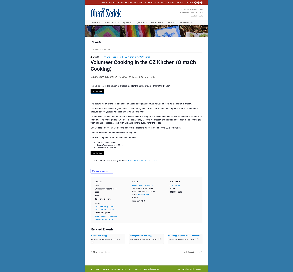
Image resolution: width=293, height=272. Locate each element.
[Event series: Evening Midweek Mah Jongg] (160, 239)
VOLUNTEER (149, 2)
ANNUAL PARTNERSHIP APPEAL (112, 2)
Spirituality (127, 23)
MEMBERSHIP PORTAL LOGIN (164, 2)
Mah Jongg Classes (192, 252)
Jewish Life (141, 23)
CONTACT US (180, 2)
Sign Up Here (97, 91)
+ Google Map (143, 194)
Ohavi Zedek (175, 185)
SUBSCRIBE (128, 2)
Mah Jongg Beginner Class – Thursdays (184, 235)
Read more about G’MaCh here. (142, 160)
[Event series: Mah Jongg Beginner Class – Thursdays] (197, 239)
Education (170, 23)
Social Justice (156, 23)
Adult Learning (101, 216)
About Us (94, 23)
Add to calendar (102, 171)
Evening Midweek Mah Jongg (140, 235)
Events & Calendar (110, 23)
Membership (185, 23)
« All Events (96, 42)
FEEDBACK (189, 2)
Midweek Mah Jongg (99, 235)
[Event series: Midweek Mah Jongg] (92, 242)
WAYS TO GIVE (138, 2)
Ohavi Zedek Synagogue (142, 185)
